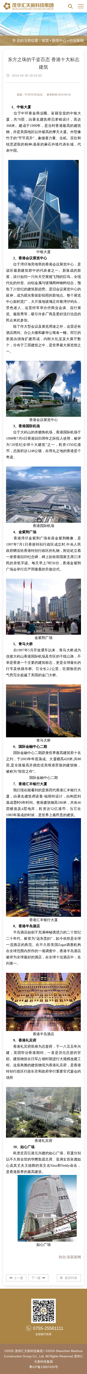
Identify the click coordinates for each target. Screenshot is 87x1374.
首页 (45, 40)
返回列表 (71, 1278)
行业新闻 (76, 40)
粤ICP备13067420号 (43, 1367)
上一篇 (18, 1278)
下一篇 (36, 1278)
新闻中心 (59, 40)
